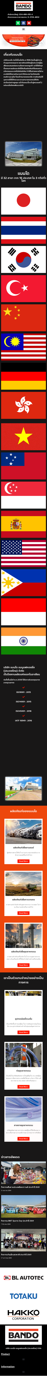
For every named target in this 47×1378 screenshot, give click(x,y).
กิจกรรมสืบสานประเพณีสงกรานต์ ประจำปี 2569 (20, 1187)
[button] (23, 29)
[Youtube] (29, 23)
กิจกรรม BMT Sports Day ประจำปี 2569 (17, 1221)
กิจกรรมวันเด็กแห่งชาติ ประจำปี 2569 (16, 1255)
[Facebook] (23, 23)
